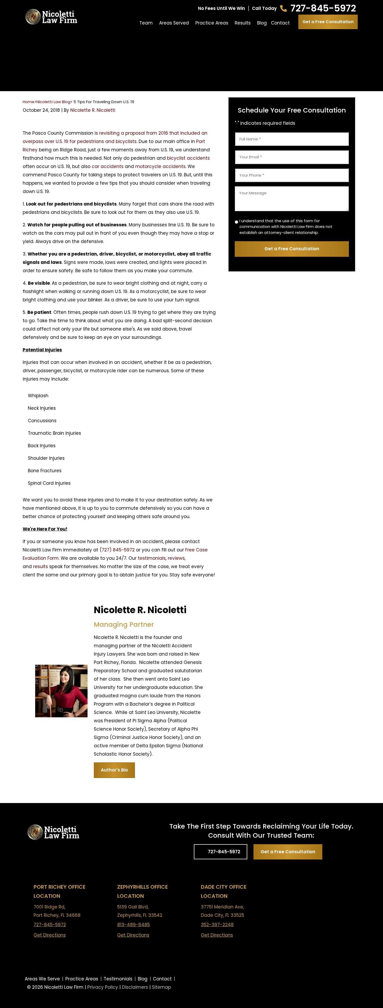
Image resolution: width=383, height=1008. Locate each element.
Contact (280, 23)
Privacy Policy (102, 987)
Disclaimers (135, 987)
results (40, 566)
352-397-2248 (217, 925)
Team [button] (146, 23)
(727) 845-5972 (117, 550)
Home (28, 101)
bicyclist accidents (188, 158)
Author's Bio (114, 770)
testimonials (152, 558)
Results (243, 23)
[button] (155, 23)
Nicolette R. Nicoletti (92, 110)
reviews (176, 558)
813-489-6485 (133, 925)
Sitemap (161, 987)
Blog (262, 23)
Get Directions (50, 935)
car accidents (107, 166)
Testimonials (118, 979)
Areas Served (174, 23)
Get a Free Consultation (328, 22)
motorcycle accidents (160, 166)
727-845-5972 (323, 8)
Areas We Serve (42, 979)
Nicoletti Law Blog (53, 101)
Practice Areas (211, 23)
